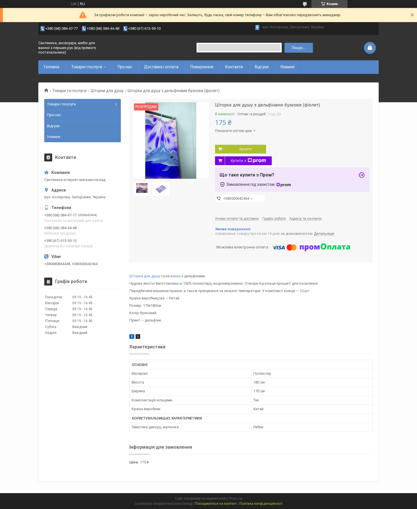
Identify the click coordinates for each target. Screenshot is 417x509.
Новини (287, 67)
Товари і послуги (86, 67)
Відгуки (262, 67)
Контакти (234, 67)
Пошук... (299, 48)
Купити (245, 149)
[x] (138, 337)
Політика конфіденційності (261, 504)
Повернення (201, 67)
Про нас (125, 67)
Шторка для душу (144, 276)
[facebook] (131, 337)
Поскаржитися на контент (216, 504)
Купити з (238, 160)
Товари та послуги (69, 90)
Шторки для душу (107, 90)
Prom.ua (235, 499)
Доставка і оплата (161, 67)
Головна (51, 67)
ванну (175, 276)
